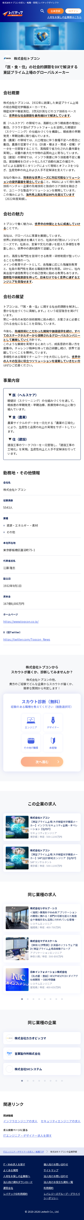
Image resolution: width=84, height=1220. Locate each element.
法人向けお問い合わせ (56, 1176)
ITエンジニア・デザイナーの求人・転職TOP (23, 1151)
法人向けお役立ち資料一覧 (58, 1182)
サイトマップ (51, 1170)
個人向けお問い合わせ (56, 1164)
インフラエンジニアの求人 (20, 1121)
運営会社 (8, 1188)
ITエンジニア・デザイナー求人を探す (27, 1135)
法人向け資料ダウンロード (18, 1182)
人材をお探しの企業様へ (16, 1176)
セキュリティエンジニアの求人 (61, 1121)
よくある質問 (10, 1170)
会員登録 (55, 11)
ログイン (73, 11)
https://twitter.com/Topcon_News (26, 639)
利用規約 (48, 1188)
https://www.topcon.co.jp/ (21, 621)
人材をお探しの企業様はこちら (64, 17)
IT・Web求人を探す (14, 1164)
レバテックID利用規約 (15, 1193)
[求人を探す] (42, 11)
